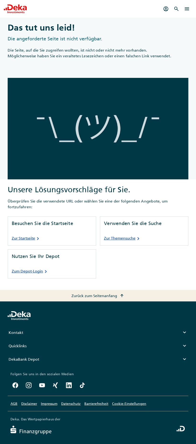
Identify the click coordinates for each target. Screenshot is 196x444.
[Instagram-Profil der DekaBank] (28, 385)
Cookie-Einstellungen (129, 403)
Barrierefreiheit (96, 403)
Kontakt (98, 332)
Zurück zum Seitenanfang (98, 295)
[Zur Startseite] (15, 9)
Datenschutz (71, 403)
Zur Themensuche (122, 238)
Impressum (49, 403)
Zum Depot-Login (30, 271)
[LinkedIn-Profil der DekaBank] (69, 385)
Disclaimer (29, 403)
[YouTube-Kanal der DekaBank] (42, 385)
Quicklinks (98, 345)
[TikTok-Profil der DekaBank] (82, 385)
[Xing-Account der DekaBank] (55, 385)
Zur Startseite (26, 238)
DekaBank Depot (98, 359)
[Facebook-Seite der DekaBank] (15, 385)
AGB (14, 403)
